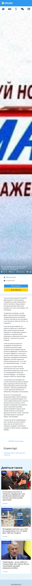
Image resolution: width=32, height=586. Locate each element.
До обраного (17, 290)
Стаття (4, 272)
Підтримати (17, 286)
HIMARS (11, 441)
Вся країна (21, 272)
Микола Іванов (11, 277)
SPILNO (8, 3)
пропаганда (19, 441)
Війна (12, 272)
